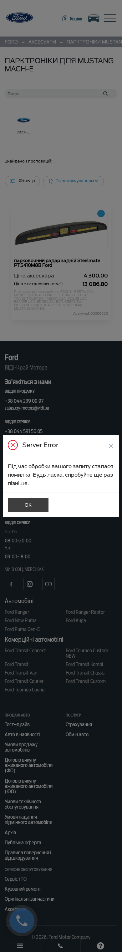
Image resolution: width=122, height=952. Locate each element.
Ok (28, 505)
